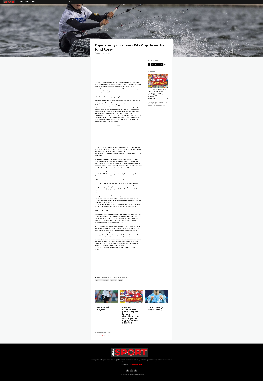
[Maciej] (96, 53)
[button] (74, 1)
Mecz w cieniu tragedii (103, 308)
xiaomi (120, 280)
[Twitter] (72, 1)
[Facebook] (67, 1)
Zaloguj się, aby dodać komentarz (103, 335)
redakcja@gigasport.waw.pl (135, 364)
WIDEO (33, 1)
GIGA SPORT (20, 1)
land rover (113, 280)
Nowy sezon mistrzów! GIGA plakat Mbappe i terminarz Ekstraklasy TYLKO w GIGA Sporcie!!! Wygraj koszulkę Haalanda (157, 93)
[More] (164, 64)
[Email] (158, 64)
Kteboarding (105, 280)
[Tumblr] (161, 64)
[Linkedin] (155, 64)
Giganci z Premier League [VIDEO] (155, 308)
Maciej (99, 53)
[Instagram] (69, 1)
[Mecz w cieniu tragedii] (106, 296)
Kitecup (98, 280)
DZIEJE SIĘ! (27, 1)
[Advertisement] (118, 70)
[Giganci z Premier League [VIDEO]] (156, 296)
